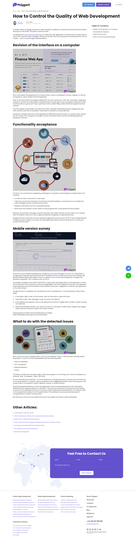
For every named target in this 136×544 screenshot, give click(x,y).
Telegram (90, 4)
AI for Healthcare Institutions (20, 530)
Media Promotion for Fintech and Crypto (72, 507)
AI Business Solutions (20, 522)
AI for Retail (16, 535)
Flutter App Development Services (47, 505)
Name (56, 460)
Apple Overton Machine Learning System (27, 419)
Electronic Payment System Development (24, 516)
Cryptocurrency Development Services (23, 502)
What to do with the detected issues (104, 37)
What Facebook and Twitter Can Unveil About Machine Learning (34, 416)
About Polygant (92, 496)
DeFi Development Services (20, 509)
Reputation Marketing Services (69, 502)
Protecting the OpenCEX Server (24, 413)
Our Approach (92, 507)
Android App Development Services (47, 500)
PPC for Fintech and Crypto (68, 512)
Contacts (90, 503)
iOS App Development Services (46, 502)
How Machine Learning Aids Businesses (26, 428)
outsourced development (33, 35)
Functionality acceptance (101, 32)
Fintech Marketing (67, 496)
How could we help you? (62, 465)
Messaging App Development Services (48, 509)
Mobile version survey (99, 34)
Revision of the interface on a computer (105, 29)
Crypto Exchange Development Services (24, 505)
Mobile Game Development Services (48, 507)
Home (14, 11)
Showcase (90, 500)
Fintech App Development (22, 496)
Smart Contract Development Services (23, 512)
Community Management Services (70, 505)
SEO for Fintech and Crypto (68, 509)
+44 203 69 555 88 (94, 521)
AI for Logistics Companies (20, 532)
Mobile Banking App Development (22, 514)
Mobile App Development (46, 496)
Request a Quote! (103, 4)
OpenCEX (90, 517)
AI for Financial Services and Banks (22, 525)
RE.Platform (91, 513)
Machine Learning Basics (21, 432)
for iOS (67, 274)
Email (78, 460)
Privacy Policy (90, 533)
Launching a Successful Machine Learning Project (29, 425)
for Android (52, 274)
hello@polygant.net (93, 524)
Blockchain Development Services (22, 500)
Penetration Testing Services (46, 512)
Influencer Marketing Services (69, 500)
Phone (100, 460)
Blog (19, 11)
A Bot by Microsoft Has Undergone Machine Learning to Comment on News (37, 422)
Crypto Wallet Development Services (23, 507)
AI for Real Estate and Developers (22, 528)
